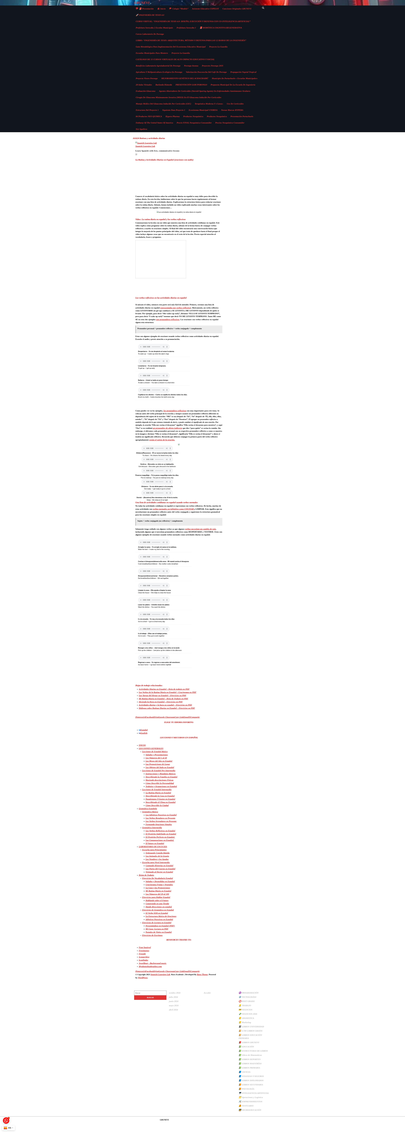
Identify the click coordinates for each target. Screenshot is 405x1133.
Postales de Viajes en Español (159, 932)
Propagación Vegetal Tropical (243, 72)
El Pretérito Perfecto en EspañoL (160, 837)
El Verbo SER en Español (157, 913)
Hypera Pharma (172, 116)
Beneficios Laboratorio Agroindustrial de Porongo (158, 66)
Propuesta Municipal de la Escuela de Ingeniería (233, 85)
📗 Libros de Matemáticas (250, 1055)
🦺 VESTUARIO (246, 1106)
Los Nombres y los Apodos (157, 859)
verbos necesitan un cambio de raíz (200, 529)
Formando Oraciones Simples (159, 824)
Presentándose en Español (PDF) (160, 926)
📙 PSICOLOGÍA (246, 1089)
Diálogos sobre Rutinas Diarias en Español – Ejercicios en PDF (167, 708)
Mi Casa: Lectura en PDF (157, 929)
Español (144, 730)
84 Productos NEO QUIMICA (149, 116)
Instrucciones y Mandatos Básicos (161, 774)
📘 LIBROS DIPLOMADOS (251, 1080)
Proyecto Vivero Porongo (147, 78)
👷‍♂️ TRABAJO (245, 1005)
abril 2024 (173, 1010)
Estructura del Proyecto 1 (147, 110)
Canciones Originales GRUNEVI (236, 8)
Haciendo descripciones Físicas (159, 780)
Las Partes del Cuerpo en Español (160, 869)
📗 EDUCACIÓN (246, 1046)
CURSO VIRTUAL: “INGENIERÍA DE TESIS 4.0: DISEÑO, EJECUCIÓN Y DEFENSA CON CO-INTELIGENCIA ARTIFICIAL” (193, 21)
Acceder (207, 993)
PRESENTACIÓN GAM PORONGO (191, 85)
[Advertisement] (178, 178)
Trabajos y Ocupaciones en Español (161, 786)
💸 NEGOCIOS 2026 (248, 1014)
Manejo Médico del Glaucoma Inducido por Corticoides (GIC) (163, 104)
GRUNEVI (141, 3)
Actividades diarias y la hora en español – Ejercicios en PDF (165, 705)
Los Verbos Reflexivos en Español (160, 831)
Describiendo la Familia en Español (161, 777)
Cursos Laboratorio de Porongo (150, 34)
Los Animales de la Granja (157, 856)
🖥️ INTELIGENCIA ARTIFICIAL (254, 1093)
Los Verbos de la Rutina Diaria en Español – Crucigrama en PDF (167, 692)
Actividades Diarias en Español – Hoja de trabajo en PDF (164, 689)
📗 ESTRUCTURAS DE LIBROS (253, 1051)
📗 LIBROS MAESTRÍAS (250, 1063)
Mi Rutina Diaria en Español (158, 891)
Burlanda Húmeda (163, 85)
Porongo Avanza (191, 66)
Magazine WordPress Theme (146, 1120)
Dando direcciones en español (159, 907)
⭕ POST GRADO (247, 1001)
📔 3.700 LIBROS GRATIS (250, 1031)
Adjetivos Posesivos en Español (159, 919)
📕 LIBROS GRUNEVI (249, 1042)
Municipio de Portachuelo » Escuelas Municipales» (235, 78)
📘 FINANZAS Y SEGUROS (251, 1076)
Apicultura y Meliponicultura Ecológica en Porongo (159, 72)
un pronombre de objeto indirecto (167, 428)
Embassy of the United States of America (154, 123)
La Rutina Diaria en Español (158, 793)
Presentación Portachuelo (241, 116)
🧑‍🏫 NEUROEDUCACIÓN (250, 1110)
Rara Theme (202, 974)
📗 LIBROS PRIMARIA (249, 1068)
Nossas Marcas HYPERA (232, 110)
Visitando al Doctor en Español (159, 872)
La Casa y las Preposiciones (158, 888)
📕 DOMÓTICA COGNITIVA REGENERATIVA (221, 28)
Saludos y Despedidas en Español (160, 881)
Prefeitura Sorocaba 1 (186, 28)
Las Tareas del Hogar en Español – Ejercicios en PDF (162, 695)
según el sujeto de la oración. (162, 440)
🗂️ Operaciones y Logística (251, 1097)
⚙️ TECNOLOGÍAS (247, 997)
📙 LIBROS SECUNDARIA (251, 1084)
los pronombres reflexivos (174, 410)
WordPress (142, 977)
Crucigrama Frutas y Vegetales (159, 884)
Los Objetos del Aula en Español (160, 767)
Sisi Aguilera (141, 129)
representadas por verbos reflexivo (175, 308)
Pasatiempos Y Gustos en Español (160, 799)
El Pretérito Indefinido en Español (161, 834)
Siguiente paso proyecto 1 (173, 110)
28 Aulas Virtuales (144, 85)
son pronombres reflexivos (167, 319)
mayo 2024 (173, 1005)
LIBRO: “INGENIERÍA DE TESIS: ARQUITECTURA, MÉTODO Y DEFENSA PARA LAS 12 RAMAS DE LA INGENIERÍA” (191, 40)
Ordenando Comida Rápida (157, 853)
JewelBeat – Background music (152, 963)
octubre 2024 (174, 993)
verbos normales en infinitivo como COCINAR (173, 509)
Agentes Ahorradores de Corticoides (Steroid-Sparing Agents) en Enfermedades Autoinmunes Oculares (204, 91)
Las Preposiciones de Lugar (158, 764)
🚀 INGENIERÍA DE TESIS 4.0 (150, 15)
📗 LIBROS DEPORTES (250, 1059)
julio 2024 (173, 997)
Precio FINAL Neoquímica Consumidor (194, 123)
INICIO (142, 745)
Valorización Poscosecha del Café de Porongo (206, 72)
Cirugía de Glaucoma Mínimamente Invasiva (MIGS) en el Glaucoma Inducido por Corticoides (178, 97)
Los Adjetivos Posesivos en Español (161, 815)
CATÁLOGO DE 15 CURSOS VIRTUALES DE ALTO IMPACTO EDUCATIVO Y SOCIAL (175, 59)
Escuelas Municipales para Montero (152, 53)
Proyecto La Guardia (218, 47)
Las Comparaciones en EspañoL (160, 840)
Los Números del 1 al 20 (156, 758)
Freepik (142, 954)
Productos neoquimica (193, 116)
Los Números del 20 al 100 (157, 894)
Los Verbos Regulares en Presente (160, 818)
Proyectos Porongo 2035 (212, 66)
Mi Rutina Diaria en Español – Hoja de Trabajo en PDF (163, 698)
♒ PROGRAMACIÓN (249, 993)
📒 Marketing (245, 1022)
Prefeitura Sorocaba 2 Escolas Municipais (154, 28)
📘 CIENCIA (244, 1072)
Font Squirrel (145, 947)
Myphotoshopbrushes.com (150, 966)
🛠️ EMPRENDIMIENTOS (250, 1101)
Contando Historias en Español (159, 865)
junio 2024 (173, 1001)
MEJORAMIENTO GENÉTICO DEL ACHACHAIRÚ (184, 78)
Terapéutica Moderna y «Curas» (209, 104)
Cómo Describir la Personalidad (160, 783)
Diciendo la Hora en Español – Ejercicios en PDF (161, 702)
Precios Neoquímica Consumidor (229, 123)
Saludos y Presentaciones (157, 755)
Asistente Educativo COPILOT (205, 8)
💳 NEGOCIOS (245, 1010)
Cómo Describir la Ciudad (157, 805)
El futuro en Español (155, 843)
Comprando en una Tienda (157, 903)
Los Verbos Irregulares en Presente (161, 821)
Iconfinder (143, 960)
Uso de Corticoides (235, 104)
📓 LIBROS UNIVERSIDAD (251, 1026)
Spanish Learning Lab (145, 146)
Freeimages (144, 950)
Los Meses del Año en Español (159, 761)
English (143, 733)
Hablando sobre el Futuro (157, 900)
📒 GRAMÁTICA (246, 1018)
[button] (6, 1120)
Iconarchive (144, 957)
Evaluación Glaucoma (145, 91)
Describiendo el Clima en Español (161, 802)
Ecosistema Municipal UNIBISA (203, 110)
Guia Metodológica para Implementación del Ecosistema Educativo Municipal (171, 47)
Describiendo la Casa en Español (160, 796)
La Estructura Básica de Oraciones (161, 916)
